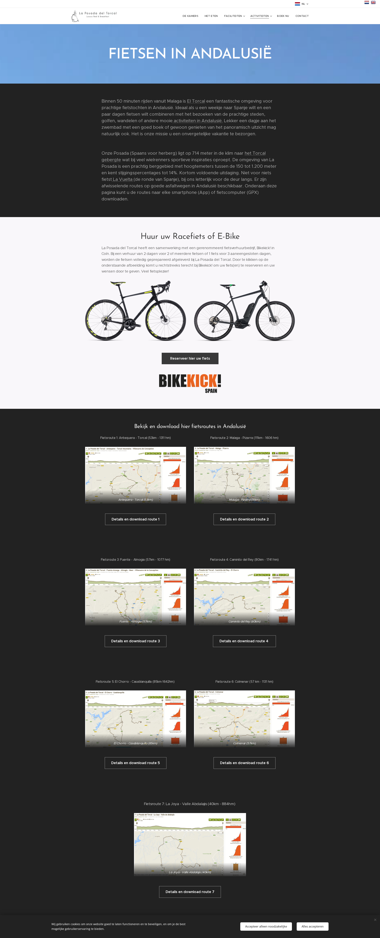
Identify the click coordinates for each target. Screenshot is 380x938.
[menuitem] (191, 16)
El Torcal (196, 101)
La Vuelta (123, 179)
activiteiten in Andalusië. (198, 120)
